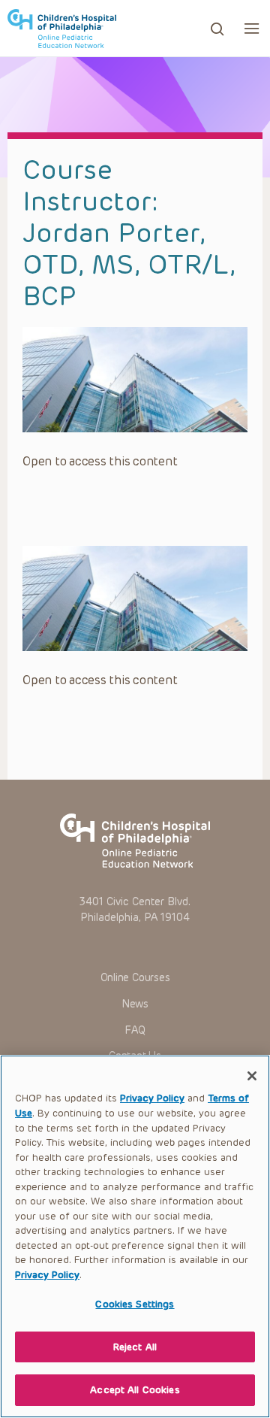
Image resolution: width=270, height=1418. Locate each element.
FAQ (134, 1030)
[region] (135, 1236)
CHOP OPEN (62, 28)
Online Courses (135, 977)
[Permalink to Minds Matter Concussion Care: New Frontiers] (135, 379)
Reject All (135, 1347)
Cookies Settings (134, 1304)
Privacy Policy (152, 1098)
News (135, 1004)
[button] (252, 28)
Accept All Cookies (134, 1389)
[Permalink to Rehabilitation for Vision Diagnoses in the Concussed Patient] (135, 598)
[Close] (252, 1075)
